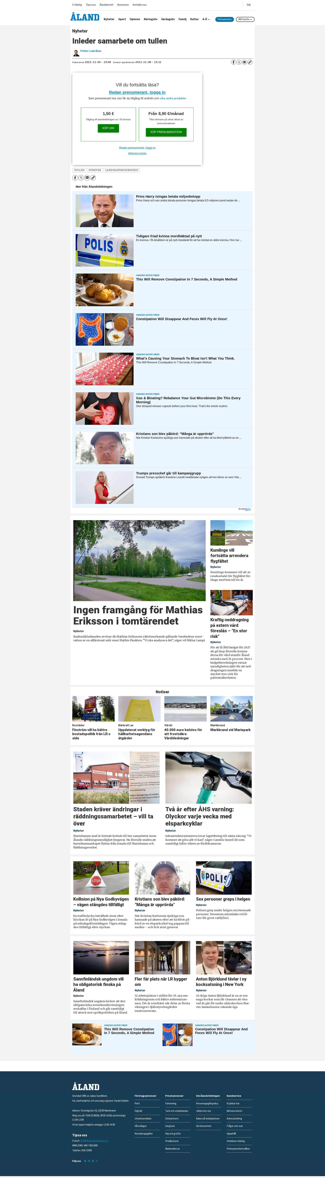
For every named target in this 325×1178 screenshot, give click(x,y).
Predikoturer (172, 1141)
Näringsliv (150, 19)
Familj (183, 19)
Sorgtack (170, 1126)
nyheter (95, 170)
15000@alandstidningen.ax (94, 1141)
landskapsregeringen (121, 170)
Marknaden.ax (172, 1149)
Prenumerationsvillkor (238, 1149)
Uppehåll (231, 1133)
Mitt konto (244, 19)
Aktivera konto (137, 153)
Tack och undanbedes (176, 1111)
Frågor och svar (235, 1126)
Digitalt (138, 1111)
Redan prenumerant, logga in (137, 92)
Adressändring (234, 1118)
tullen (79, 170)
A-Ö (205, 19)
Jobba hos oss (203, 1111)
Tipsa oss (91, 5)
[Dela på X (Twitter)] (239, 62)
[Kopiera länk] (249, 62)
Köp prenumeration (166, 132)
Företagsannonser (145, 1096)
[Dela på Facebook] (233, 62)
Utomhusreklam (143, 1118)
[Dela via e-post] (244, 62)
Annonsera (123, 5)
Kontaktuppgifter (144, 1133)
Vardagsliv (168, 19)
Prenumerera (224, 19)
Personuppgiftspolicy (207, 1103)
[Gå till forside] (84, 16)
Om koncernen (203, 1126)
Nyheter (109, 19)
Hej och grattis (173, 1133)
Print (137, 1103)
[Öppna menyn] (249, 4)
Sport (122, 19)
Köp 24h (108, 128)
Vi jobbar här (233, 1103)
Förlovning (170, 1103)
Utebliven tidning (236, 1141)
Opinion (135, 19)
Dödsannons (172, 1118)
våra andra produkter (173, 98)
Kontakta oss (140, 5)
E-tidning (77, 5)
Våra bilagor (141, 1126)
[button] (78, 714)
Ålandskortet (106, 5)
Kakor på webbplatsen (208, 1118)
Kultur (194, 19)
